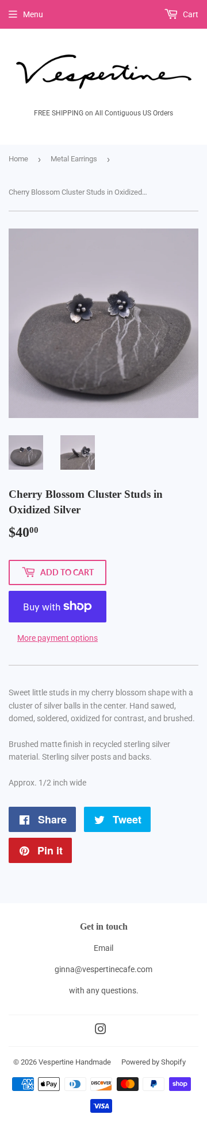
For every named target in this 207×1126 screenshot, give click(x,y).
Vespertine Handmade (75, 1062)
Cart (189, 14)
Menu (33, 14)
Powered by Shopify (153, 1062)
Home (18, 158)
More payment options (57, 638)
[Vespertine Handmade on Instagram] (100, 1030)
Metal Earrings (74, 158)
